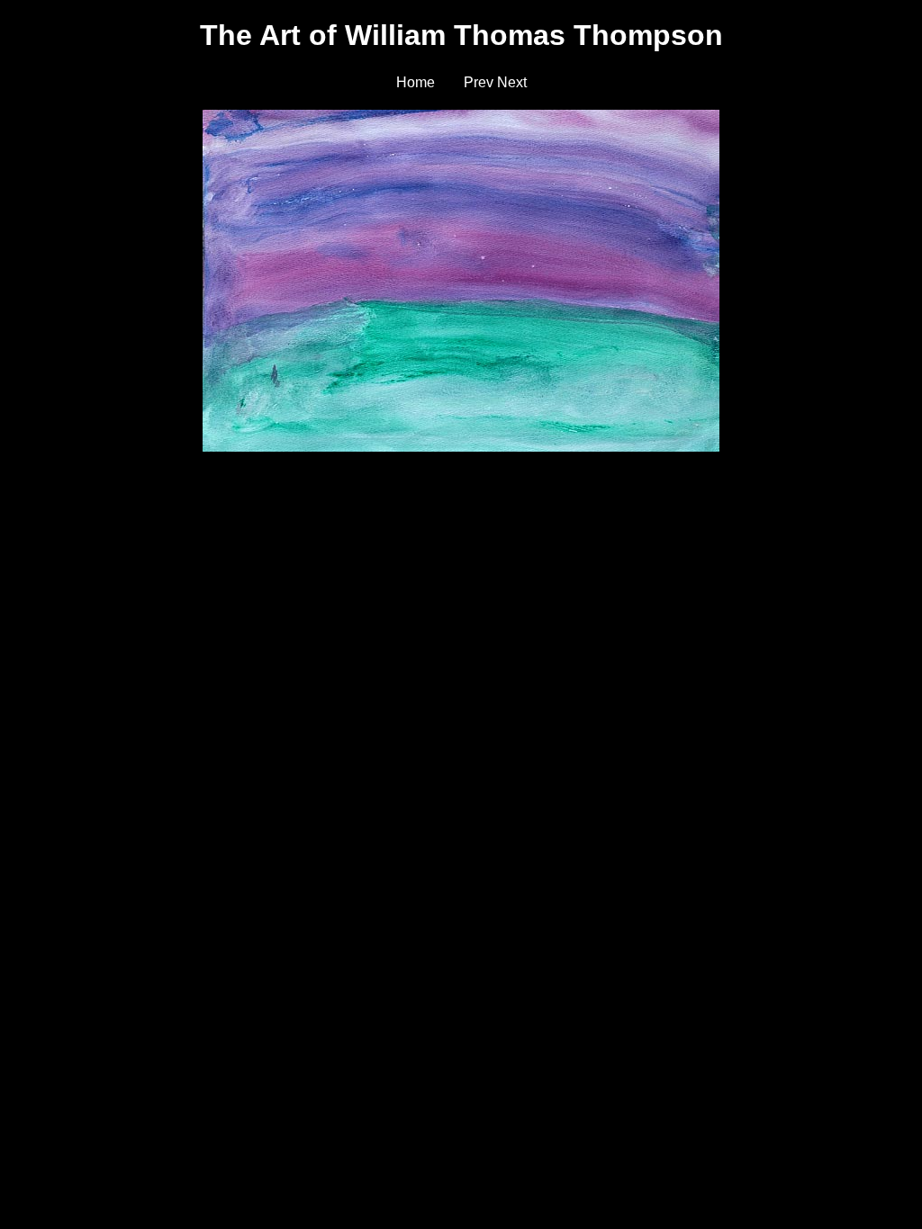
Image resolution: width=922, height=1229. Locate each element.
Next (512, 82)
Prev (478, 82)
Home (415, 82)
